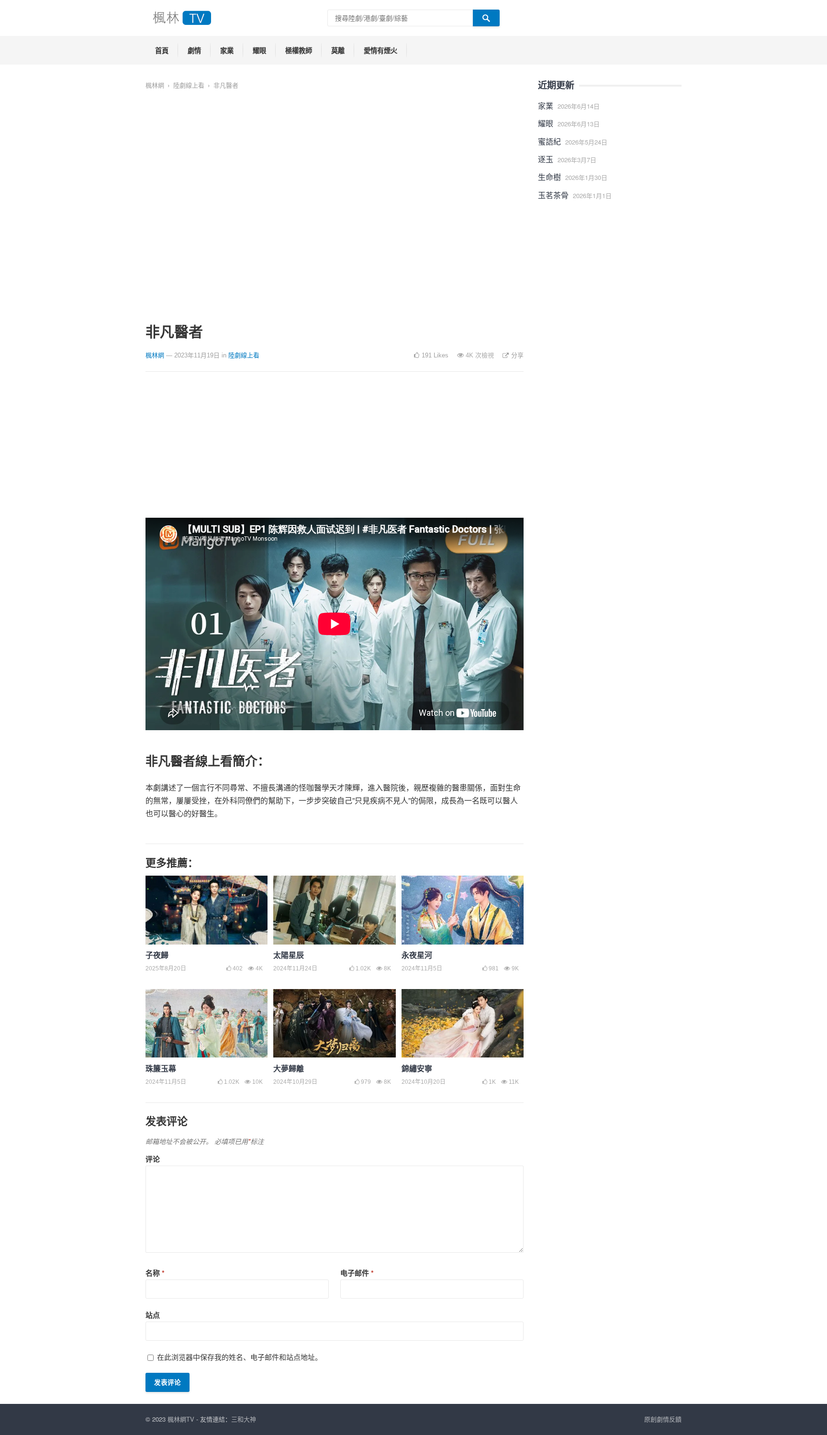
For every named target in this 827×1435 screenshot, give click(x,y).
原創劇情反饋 (663, 1419)
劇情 (194, 50)
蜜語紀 (549, 141)
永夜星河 (417, 954)
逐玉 (545, 159)
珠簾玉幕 (160, 1068)
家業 (227, 50)
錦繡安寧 (417, 1068)
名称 (155, 1273)
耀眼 (259, 50)
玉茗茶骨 (553, 194)
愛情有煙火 (380, 50)
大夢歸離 (288, 1068)
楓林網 (154, 84)
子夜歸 (156, 954)
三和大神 (243, 1419)
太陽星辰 (288, 954)
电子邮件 (357, 1273)
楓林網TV (181, 1419)
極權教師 (298, 50)
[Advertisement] (334, 451)
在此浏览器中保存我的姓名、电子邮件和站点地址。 (239, 1357)
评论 (152, 1159)
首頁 (161, 50)
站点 (152, 1315)
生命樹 (549, 176)
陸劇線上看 (188, 84)
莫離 (338, 50)
